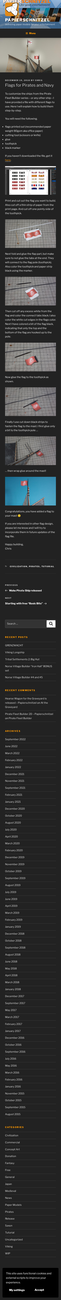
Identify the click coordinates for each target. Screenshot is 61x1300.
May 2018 (11, 968)
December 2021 (14, 774)
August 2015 (13, 1114)
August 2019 (13, 885)
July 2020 (11, 829)
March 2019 (12, 912)
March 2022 (12, 753)
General (10, 1177)
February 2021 (13, 794)
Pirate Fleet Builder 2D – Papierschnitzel (29, 714)
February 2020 (14, 850)
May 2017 (11, 1010)
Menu (32, 33)
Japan (8, 1184)
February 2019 (13, 919)
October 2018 (13, 940)
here (8, 160)
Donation (10, 1156)
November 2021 (14, 780)
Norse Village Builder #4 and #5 (24, 677)
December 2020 (15, 808)
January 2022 (13, 767)
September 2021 (15, 787)
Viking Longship (14, 652)
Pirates (34, 566)
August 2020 (13, 822)
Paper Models (13, 1204)
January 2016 (13, 1086)
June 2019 (11, 899)
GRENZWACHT (14, 645)
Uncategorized (14, 1239)
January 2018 (13, 989)
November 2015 (14, 1093)
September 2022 (15, 739)
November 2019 (14, 864)
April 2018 (11, 975)
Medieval (10, 1191)
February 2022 (14, 760)
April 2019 (11, 905)
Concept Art (12, 1149)
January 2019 (13, 926)
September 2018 (15, 947)
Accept (39, 1290)
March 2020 (12, 843)
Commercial (12, 1142)
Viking (9, 1246)
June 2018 (11, 961)
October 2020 (13, 815)
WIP (7, 1253)
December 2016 (14, 1037)
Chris (39, 80)
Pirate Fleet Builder (20, 718)
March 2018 (12, 982)
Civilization (18, 566)
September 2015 (15, 1107)
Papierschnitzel (27, 19)
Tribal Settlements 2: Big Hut (22, 659)
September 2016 (15, 1051)
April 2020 (11, 836)
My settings (17, 1290)
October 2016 (13, 1044)
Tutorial (48, 566)
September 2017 (15, 1003)
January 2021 (13, 801)
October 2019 (13, 871)
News (8, 1197)
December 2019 (14, 857)
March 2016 (12, 1072)
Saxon (8, 1225)
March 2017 (12, 1017)
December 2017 (14, 996)
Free (8, 1170)
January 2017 (13, 1031)
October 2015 (13, 1100)
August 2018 (13, 954)
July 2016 (10, 1058)
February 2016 (13, 1079)
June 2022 (11, 746)
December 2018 (14, 933)
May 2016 (11, 1065)
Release (10, 1218)
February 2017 (13, 1024)
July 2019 (10, 892)
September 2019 (15, 878)
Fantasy (9, 1163)
